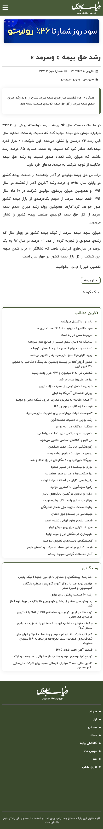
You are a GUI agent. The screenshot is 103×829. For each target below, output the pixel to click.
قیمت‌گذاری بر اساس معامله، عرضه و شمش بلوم (59, 547)
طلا (95, 759)
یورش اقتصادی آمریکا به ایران (72, 393)
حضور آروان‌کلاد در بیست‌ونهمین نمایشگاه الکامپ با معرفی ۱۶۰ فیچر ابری (52, 364)
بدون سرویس (70, 79)
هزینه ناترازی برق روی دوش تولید (69, 527)
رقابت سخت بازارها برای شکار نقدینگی (66, 507)
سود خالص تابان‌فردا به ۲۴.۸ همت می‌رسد (64, 328)
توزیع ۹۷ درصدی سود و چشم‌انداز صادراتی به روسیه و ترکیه (52, 656)
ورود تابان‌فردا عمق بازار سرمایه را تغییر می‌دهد (61, 355)
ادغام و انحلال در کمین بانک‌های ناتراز (67, 494)
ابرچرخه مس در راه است (76, 335)
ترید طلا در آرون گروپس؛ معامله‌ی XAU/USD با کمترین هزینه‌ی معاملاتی (54, 614)
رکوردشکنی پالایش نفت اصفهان (70, 447)
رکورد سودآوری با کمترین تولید (71, 487)
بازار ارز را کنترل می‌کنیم (76, 322)
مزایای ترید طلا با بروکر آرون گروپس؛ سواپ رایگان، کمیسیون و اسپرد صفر (57, 586)
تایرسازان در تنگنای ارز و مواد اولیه (69, 534)
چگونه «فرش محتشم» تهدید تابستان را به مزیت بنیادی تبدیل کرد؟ (54, 625)
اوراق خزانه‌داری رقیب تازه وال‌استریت (67, 500)
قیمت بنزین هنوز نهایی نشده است (68, 521)
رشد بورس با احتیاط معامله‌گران (71, 420)
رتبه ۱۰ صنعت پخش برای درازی (71, 595)
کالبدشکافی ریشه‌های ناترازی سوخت (67, 541)
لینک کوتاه (92, 292)
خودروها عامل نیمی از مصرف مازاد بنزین (65, 386)
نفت (94, 735)
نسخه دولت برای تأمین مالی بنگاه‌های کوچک (61, 348)
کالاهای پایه (88, 743)
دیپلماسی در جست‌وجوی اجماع (71, 514)
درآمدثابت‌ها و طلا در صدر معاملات (68, 474)
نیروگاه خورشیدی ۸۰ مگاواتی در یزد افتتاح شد (61, 460)
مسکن (92, 727)
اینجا (74, 267)
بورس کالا (90, 751)
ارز (95, 719)
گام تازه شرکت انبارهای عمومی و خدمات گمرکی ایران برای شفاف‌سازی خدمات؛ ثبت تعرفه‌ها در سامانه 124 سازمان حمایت (54, 638)
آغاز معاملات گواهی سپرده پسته (70, 554)
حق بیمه (90, 280)
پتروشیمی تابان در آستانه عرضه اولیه (66, 480)
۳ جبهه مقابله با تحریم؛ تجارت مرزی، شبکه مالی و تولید (54, 400)
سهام (93, 711)
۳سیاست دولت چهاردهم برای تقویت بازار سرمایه (59, 413)
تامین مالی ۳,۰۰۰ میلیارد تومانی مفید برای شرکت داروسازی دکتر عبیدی (52, 665)
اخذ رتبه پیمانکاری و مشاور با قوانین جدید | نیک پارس (55, 577)
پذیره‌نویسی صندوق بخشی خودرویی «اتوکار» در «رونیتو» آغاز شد (51, 603)
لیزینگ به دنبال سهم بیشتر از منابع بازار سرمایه (60, 342)
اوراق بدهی (89, 767)
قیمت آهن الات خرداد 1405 (74, 650)
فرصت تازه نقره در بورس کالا (73, 406)
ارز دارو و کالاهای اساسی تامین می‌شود (66, 440)
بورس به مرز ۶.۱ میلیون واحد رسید (69, 453)
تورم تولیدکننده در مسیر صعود (71, 467)
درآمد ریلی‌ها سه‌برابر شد (75, 380)
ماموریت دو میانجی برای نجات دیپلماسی (64, 433)
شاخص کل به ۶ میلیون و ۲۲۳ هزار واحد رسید (62, 373)
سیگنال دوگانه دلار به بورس (73, 427)
